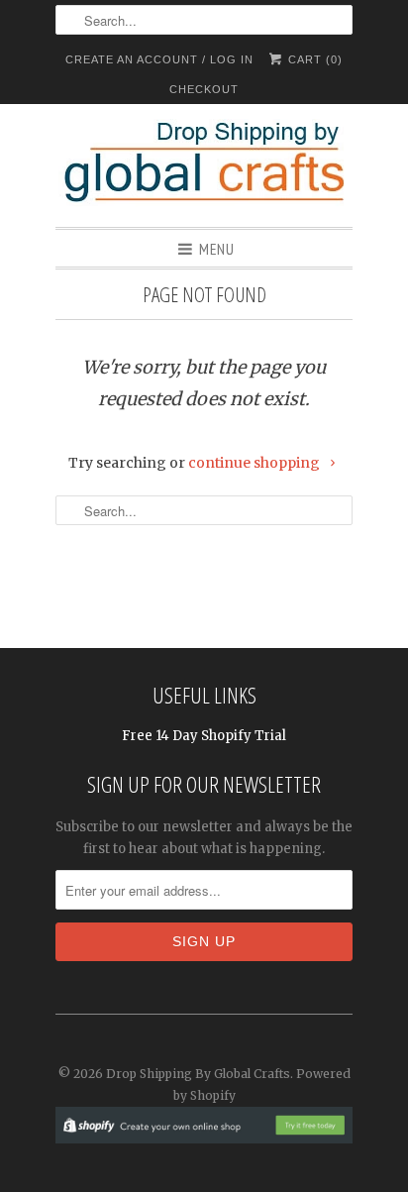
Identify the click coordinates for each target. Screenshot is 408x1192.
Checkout (204, 89)
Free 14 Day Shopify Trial (204, 735)
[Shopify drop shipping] (204, 1133)
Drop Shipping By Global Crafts (198, 1073)
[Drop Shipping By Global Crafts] (204, 165)
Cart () (313, 59)
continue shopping (255, 463)
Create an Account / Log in (159, 59)
